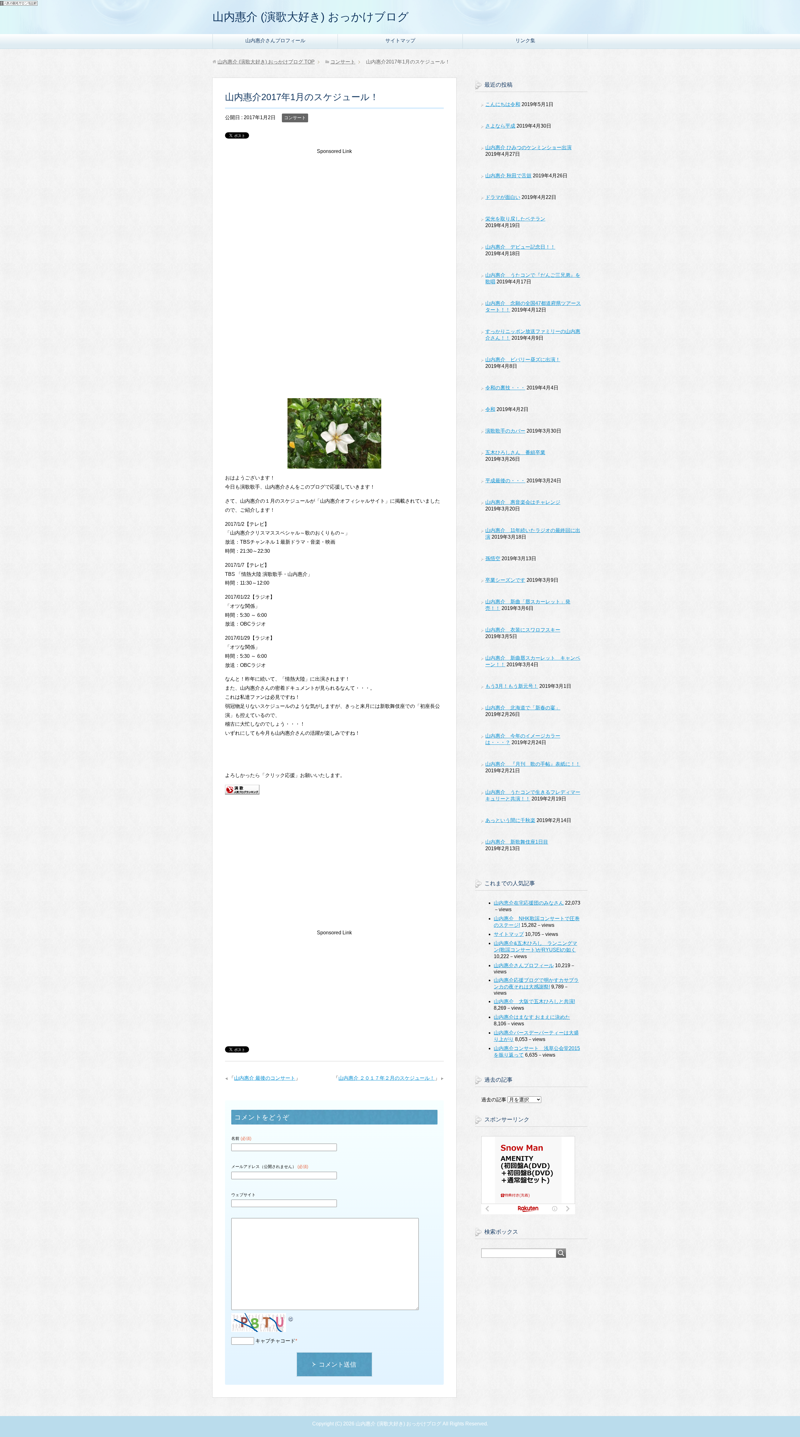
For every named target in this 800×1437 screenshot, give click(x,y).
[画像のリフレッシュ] (291, 1317)
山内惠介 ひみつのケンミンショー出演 (528, 147)
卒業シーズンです (505, 580)
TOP (266, 61)
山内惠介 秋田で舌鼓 (508, 175)
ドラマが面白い (502, 197)
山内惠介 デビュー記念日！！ (520, 247)
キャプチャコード (275, 1340)
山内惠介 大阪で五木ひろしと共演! (534, 1001)
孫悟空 (492, 558)
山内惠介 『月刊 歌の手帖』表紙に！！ (532, 764)
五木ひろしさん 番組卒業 (515, 452)
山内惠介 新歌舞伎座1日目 (516, 842)
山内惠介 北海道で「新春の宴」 (522, 707)
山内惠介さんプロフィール (275, 40)
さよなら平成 (500, 126)
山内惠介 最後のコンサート (264, 1078)
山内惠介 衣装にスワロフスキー (522, 629)
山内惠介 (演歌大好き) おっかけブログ (310, 16)
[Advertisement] (334, 208)
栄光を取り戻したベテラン (515, 218)
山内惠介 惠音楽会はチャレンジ (522, 502)
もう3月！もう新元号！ (511, 686)
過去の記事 (493, 1099)
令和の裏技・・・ (505, 387)
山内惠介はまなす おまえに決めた (532, 1017)
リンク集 (525, 40)
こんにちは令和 (502, 104)
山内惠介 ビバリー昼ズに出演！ (522, 359)
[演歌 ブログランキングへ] (242, 790)
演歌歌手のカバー (505, 431)
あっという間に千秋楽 (510, 820)
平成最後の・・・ (505, 480)
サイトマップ (400, 40)
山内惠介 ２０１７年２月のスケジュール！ (386, 1078)
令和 (490, 409)
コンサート (295, 117)
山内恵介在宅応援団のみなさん (529, 903)
